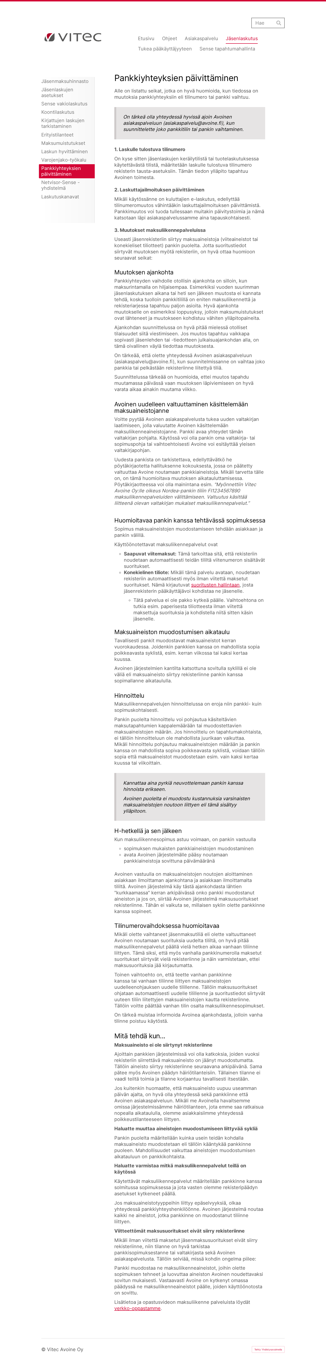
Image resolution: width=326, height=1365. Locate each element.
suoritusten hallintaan (215, 585)
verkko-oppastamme (137, 1308)
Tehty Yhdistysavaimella (268, 1349)
